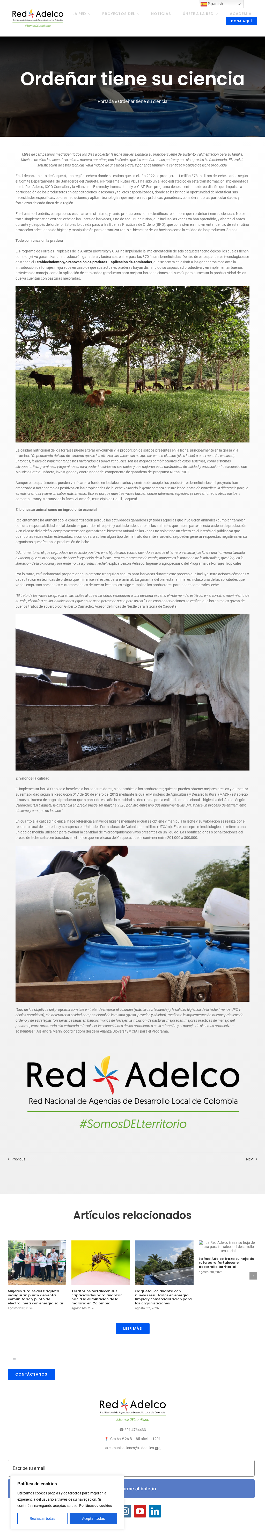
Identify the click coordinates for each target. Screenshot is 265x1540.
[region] (67, 1502)
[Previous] (12, 1276)
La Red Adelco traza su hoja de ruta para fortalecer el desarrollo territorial (226, 1262)
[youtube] (140, 1511)
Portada (106, 101)
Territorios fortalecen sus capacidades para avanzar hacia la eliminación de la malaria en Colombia (96, 1297)
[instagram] (125, 1511)
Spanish (215, 4)
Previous (18, 1159)
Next (250, 1159)
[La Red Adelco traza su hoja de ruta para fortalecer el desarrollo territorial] (228, 1246)
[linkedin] (155, 1511)
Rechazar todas (42, 1518)
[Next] (253, 1276)
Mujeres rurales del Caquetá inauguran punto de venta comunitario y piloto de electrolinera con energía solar (36, 1297)
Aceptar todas (93, 1518)
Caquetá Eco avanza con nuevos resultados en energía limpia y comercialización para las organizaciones (163, 1297)
